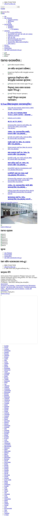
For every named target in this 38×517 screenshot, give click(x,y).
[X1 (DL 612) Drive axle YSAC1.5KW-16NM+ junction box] (21, 109)
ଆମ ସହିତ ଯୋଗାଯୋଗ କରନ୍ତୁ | (13, 50)
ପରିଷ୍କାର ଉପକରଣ (13, 35)
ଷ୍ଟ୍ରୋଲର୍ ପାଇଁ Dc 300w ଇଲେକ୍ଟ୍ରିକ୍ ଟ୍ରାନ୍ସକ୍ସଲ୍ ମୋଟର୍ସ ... (20, 198)
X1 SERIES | (15, 29)
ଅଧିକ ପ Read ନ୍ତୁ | (6, 227)
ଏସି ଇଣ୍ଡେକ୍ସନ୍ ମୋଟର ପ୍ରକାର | (14, 288)
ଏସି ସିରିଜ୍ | (11, 27)
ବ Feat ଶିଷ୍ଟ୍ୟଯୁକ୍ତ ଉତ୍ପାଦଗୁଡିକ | (16, 104)
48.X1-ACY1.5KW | (15, 121)
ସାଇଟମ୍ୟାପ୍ (4, 284)
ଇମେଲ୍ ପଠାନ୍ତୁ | (5, 293)
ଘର (5, 16)
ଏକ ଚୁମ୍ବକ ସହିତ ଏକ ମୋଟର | (14, 287)
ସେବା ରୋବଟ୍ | (11, 43)
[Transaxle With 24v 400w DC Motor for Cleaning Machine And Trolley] (21, 159)
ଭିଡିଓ (9, 23)
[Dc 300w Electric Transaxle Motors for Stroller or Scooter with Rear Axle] (21, 193)
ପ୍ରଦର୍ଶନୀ (7, 46)
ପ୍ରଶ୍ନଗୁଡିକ (8, 48)
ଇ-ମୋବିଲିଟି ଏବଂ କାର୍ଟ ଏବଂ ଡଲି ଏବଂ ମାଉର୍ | (20, 34)
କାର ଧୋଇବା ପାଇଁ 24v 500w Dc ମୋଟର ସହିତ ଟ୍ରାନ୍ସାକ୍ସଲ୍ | (19, 153)
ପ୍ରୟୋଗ (7, 31)
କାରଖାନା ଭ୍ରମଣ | (13, 19)
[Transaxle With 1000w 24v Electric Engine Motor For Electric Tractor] (21, 128)
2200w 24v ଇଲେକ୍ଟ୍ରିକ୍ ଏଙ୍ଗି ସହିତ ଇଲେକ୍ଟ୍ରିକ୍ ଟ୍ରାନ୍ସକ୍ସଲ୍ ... (20, 186)
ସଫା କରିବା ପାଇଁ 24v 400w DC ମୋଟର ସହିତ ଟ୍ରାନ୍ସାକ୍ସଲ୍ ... (18, 164)
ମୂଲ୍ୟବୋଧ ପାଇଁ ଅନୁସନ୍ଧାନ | (9, 280)
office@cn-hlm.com (9, 267)
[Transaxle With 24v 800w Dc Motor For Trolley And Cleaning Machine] (21, 138)
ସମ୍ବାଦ (6, 45)
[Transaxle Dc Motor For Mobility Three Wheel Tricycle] (21, 169)
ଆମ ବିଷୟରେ (8, 18)
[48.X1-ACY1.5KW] (14, 118)
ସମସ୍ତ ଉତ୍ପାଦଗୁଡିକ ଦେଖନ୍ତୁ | (9, 202)
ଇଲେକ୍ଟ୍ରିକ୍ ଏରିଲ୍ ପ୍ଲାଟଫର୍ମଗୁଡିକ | (18, 42)
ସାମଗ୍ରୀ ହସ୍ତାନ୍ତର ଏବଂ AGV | (16, 38)
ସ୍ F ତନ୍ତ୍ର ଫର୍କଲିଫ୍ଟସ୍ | (15, 32)
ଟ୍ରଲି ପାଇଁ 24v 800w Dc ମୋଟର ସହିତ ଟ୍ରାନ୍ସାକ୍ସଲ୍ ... (19, 143)
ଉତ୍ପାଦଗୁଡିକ (8, 24)
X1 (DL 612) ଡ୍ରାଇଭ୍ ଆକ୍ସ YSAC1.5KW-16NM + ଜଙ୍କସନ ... (20, 114)
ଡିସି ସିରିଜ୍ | (11, 26)
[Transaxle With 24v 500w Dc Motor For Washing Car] (21, 149)
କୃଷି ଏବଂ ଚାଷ (11, 37)
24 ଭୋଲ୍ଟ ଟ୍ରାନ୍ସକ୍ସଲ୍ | (8, 285)
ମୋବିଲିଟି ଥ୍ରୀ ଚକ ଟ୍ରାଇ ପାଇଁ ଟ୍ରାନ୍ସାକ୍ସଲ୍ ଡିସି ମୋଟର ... (18, 174)
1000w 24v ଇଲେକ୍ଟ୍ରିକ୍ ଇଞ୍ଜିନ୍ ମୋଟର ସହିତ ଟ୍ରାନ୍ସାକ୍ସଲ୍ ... (19, 132)
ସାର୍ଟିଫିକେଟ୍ (11, 21)
